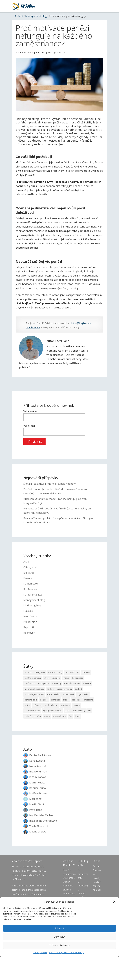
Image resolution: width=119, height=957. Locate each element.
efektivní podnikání (33, 678)
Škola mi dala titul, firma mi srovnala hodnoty (49, 483)
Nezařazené (30, 616)
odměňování (68, 694)
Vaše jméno (30, 411)
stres (67, 710)
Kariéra (96, 885)
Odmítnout (59, 936)
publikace (65, 705)
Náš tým (97, 882)
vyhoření (37, 716)
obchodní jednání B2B (34, 694)
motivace (87, 683)
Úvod (20, 16)
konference (30, 683)
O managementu (83, 874)
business (28, 672)
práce (27, 705)
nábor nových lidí (64, 689)
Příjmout (59, 928)
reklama (76, 705)
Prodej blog (30, 622)
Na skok (28, 611)
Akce (26, 562)
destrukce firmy (55, 672)
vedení (28, 716)
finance (66, 678)
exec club (56, 678)
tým (89, 710)
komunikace (77, 678)
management (43, 683)
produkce (76, 699)
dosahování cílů (72, 672)
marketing (56, 683)
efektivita (86, 672)
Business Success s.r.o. (97, 870)
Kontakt (97, 889)
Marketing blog (32, 605)
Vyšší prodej (69, 877)
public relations (51, 705)
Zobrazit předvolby (59, 945)
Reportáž (28, 627)
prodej (66, 699)
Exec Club (28, 572)
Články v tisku (31, 567)
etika (46, 678)
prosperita (88, 699)
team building (79, 710)
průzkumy (37, 705)
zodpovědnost (59, 716)
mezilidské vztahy (72, 683)
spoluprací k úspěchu (52, 710)
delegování (40, 672)
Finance (27, 578)
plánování (55, 699)
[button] (114, 901)
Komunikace (30, 583)
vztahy (47, 716)
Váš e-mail (29, 425)
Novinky (96, 878)
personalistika (31, 699)
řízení (77, 716)
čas (70, 716)
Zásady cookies (40, 952)
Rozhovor (29, 632)
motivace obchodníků (34, 689)
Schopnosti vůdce (32, 710)
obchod (78, 689)
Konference (30, 589)
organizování (82, 694)
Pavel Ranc (27, 52)
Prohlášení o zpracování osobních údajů (66, 952)
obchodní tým (53, 694)
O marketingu (83, 885)
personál (44, 699)
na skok (50, 689)
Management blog (36, 16)
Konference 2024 (33, 594)
